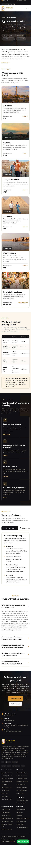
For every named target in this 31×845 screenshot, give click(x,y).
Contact (14, 839)
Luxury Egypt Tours (6, 775)
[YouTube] (11, 4)
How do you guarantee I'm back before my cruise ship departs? (11, 638)
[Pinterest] (14, 4)
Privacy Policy (20, 824)
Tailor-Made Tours (21, 803)
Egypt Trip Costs (21, 821)
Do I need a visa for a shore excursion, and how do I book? (11, 662)
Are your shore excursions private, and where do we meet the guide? (12, 646)
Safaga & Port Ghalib (11, 179)
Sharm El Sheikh (9, 253)
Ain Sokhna (7, 216)
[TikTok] (8, 4)
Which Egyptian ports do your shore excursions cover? (13, 606)
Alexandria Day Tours (7, 818)
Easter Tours (4, 793)
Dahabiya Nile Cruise (22, 781)
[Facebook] (2, 4)
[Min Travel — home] (7, 8)
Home (3, 17)
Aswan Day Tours (5, 815)
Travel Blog (19, 815)
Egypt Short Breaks (6, 781)
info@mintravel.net (8, 0)
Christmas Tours (5, 790)
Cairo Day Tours (5, 809)
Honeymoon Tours (6, 787)
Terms (8, 839)
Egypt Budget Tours (7, 778)
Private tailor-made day (12, 292)
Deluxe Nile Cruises (21, 775)
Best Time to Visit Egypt (23, 818)
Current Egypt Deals (22, 800)
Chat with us (24, 841)
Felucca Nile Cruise (21, 790)
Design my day (15, 703)
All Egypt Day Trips (6, 829)
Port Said (6, 143)
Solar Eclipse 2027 (6, 799)
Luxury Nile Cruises (21, 778)
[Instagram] (5, 4)
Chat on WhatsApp (15, 698)
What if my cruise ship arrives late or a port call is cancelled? (13, 654)
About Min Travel (20, 809)
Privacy (3, 839)
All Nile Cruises (20, 793)
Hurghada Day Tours (7, 821)
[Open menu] (28, 8)
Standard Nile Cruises (22, 772)
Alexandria (7, 106)
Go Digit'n (12, 841)
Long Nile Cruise (20, 784)
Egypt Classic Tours (6, 772)
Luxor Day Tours (5, 812)
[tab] (9, 528)
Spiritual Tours (5, 796)
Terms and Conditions (22, 827)
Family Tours (4, 784)
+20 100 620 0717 (21, 0)
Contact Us (19, 812)
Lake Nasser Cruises (22, 787)
